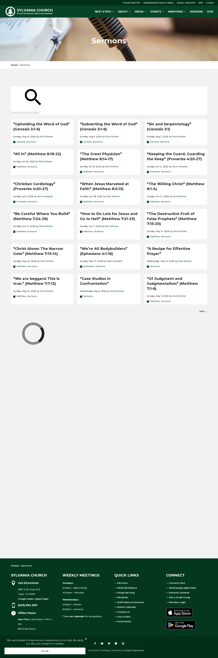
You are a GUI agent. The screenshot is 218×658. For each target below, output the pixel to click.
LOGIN (210, 3)
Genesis (20, 141)
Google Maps (25, 598)
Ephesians (89, 266)
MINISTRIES (175, 12)
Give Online (124, 616)
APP (200, 3)
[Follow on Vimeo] (109, 643)
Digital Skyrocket (134, 650)
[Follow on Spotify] (116, 643)
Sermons (31, 141)
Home (14, 65)
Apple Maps (41, 598)
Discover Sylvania (179, 592)
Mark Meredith (114, 261)
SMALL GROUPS (186, 3)
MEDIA (139, 12)
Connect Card (177, 583)
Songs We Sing (126, 592)
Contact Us (123, 611)
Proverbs (155, 171)
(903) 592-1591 (27, 605)
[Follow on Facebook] (95, 643)
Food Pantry (124, 621)
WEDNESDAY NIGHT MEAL (158, 3)
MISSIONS (196, 12)
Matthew (21, 166)
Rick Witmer (46, 136)
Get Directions (28, 583)
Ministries (122, 597)
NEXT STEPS (103, 12)
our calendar (76, 616)
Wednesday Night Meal (182, 587)
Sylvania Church (91, 650)
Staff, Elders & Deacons (130, 602)
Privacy (106, 650)
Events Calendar (126, 607)
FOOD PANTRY (131, 3)
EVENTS (156, 12)
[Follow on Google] (123, 643)
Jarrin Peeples (180, 166)
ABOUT (123, 12)
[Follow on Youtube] (102, 643)
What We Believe (127, 587)
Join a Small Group (179, 597)
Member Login (177, 602)
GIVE (210, 12)
